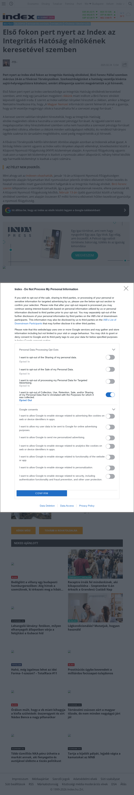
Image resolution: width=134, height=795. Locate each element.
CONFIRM (41, 493)
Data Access (67, 505)
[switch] (110, 357)
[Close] (127, 289)
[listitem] (67, 349)
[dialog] (67, 397)
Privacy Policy (86, 505)
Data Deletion (47, 505)
